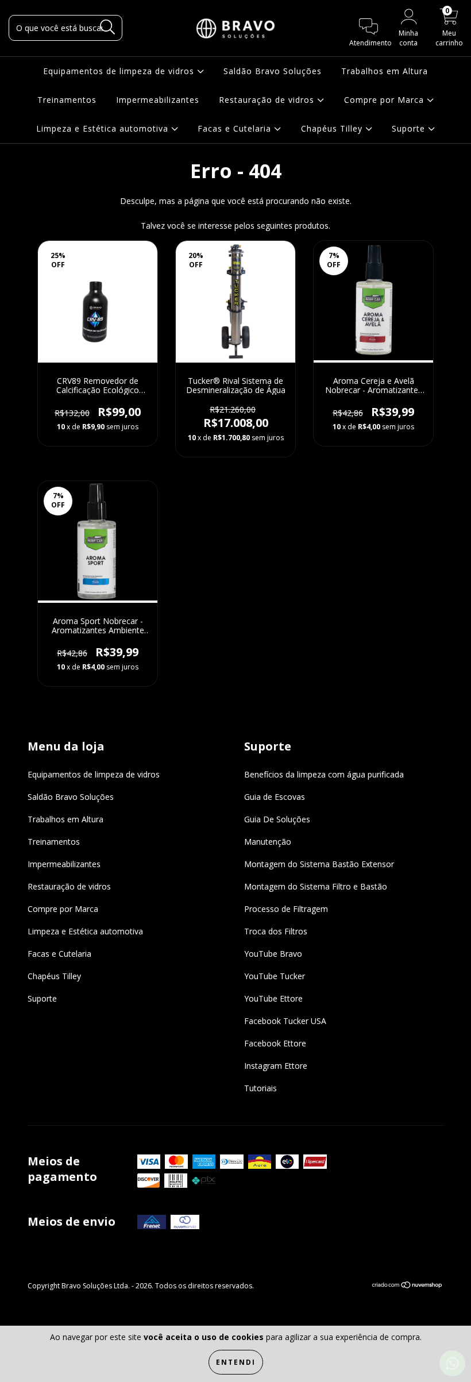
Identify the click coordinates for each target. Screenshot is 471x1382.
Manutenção (267, 841)
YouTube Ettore (273, 998)
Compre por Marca (385, 99)
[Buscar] (107, 27)
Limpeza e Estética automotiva (103, 128)
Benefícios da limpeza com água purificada (324, 774)
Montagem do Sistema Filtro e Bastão (315, 886)
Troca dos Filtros (275, 931)
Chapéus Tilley (333, 128)
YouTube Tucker (274, 976)
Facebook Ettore (275, 1043)
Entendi (236, 1362)
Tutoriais (260, 1088)
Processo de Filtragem (286, 908)
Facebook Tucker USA (285, 1020)
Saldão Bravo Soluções (272, 71)
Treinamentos (66, 99)
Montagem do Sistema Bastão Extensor (319, 864)
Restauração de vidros (268, 99)
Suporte (410, 128)
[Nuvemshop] (407, 1286)
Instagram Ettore (275, 1065)
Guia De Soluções (277, 819)
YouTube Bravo (273, 953)
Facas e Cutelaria (236, 128)
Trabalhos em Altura (384, 71)
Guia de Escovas (274, 796)
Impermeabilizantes (157, 99)
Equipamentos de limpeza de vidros (120, 71)
